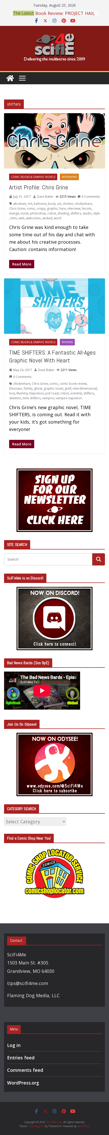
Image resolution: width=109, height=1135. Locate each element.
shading (63, 213)
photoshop (38, 213)
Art (30, 204)
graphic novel (53, 388)
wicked (47, 218)
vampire (48, 398)
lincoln (86, 208)
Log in (14, 1045)
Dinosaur (15, 388)
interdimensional (85, 388)
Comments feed (25, 1070)
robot (52, 213)
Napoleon (36, 393)
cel (59, 204)
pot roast (52, 393)
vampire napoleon (69, 398)
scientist (76, 393)
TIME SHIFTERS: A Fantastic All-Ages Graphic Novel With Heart (52, 356)
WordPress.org (23, 1083)
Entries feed (20, 1058)
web (22, 218)
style (96, 213)
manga (14, 213)
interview (73, 208)
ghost (38, 388)
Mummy (22, 393)
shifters (75, 213)
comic (31, 208)
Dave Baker (45, 196)
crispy (41, 208)
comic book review (73, 383)
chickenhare (83, 204)
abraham (19, 204)
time (14, 218)
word (57, 218)
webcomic (33, 218)
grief (68, 388)
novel (24, 213)
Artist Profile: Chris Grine (38, 187)
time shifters (32, 398)
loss (12, 393)
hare (62, 208)
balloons (40, 204)
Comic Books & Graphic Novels (33, 177)
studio (87, 213)
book (52, 204)
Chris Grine (17, 208)
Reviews (67, 342)
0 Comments (91, 196)
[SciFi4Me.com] (10, 78)
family (28, 388)
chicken (68, 204)
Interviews (69, 177)
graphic (52, 208)
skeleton (15, 398)
